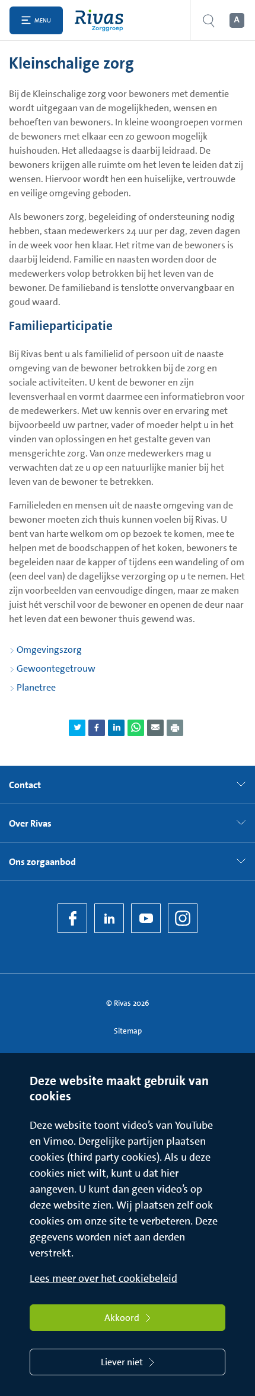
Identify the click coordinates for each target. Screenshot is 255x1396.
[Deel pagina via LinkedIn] (116, 728)
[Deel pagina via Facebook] (96, 728)
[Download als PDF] (175, 728)
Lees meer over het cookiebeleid (103, 1278)
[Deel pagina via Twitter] (77, 728)
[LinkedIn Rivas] (109, 918)
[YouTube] (146, 918)
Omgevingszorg (49, 649)
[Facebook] (72, 918)
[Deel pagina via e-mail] (155, 728)
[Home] (102, 20)
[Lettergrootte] (236, 20)
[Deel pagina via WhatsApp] (136, 728)
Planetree (36, 687)
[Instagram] (182, 918)
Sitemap (128, 1031)
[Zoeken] (208, 20)
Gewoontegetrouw (56, 668)
